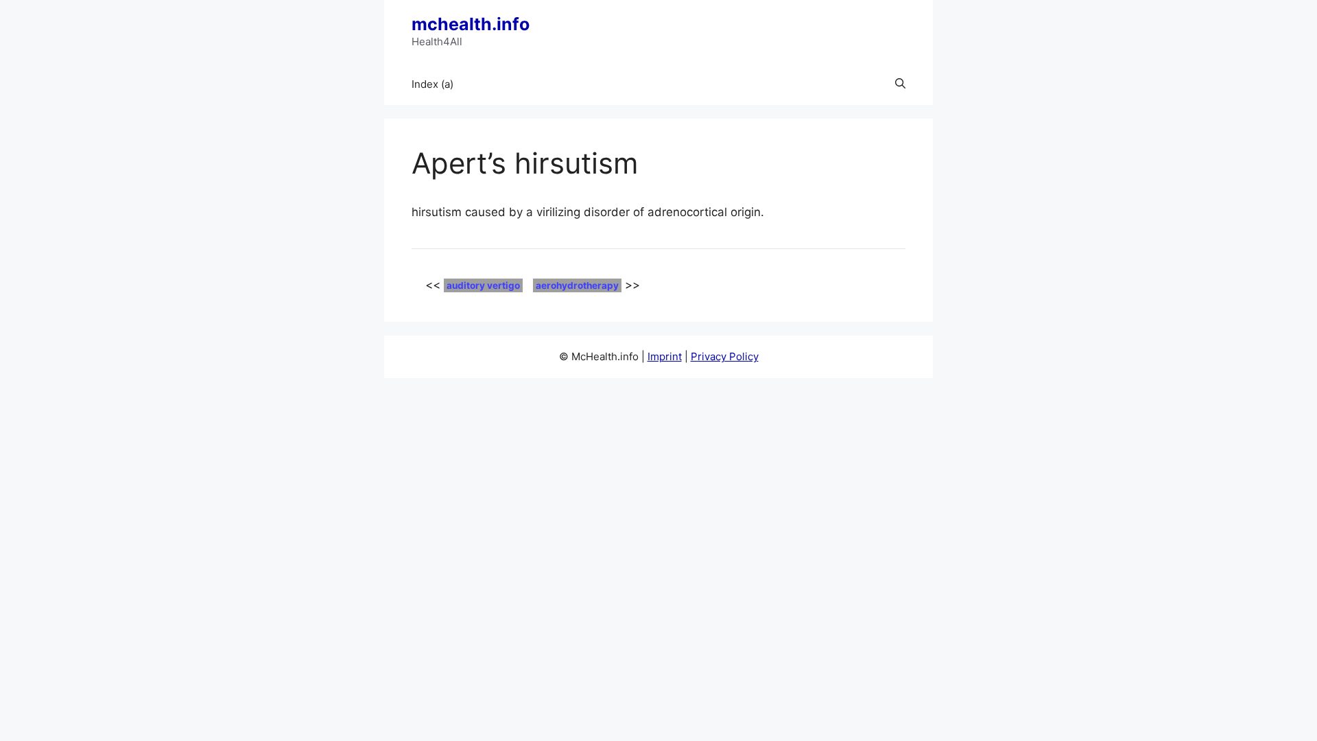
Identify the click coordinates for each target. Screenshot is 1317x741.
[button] (900, 84)
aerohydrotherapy (577, 285)
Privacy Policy (725, 356)
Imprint (665, 356)
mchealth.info (471, 24)
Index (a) (432, 84)
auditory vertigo (483, 285)
